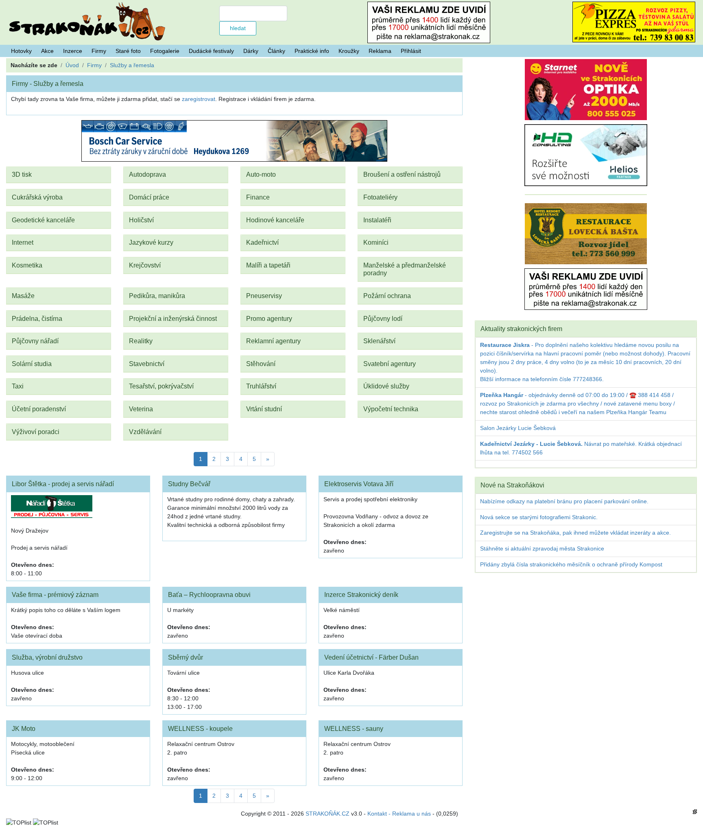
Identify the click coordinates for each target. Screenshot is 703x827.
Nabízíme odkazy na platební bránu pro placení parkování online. (564, 501)
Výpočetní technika (390, 408)
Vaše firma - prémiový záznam (55, 594)
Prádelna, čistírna (37, 318)
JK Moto (23, 728)
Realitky (141, 340)
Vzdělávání (145, 431)
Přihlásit (411, 51)
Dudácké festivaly (211, 51)
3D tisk (22, 174)
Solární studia (32, 363)
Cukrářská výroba (37, 197)
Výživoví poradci (35, 431)
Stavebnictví (146, 363)
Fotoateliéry (380, 197)
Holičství (141, 220)
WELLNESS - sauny (353, 728)
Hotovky (21, 51)
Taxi (18, 386)
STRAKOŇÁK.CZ (327, 813)
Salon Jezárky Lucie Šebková (518, 428)
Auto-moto (261, 174)
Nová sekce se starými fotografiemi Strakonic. (539, 517)
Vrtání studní (264, 408)
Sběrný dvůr (185, 657)
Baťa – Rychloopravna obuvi (209, 594)
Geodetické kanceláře (43, 220)
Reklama (380, 51)
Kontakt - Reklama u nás (399, 813)
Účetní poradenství (39, 408)
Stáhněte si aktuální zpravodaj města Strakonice (542, 548)
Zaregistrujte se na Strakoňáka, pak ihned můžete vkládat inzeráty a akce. (575, 532)
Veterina (141, 408)
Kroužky (348, 51)
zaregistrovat (198, 99)
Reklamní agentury (273, 340)
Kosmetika (27, 265)
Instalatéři (377, 220)
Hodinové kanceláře (275, 220)
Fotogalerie (164, 51)
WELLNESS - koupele (200, 728)
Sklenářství (379, 340)
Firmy (99, 51)
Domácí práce (149, 197)
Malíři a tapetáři (268, 265)
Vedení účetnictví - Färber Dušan (371, 657)
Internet (22, 242)
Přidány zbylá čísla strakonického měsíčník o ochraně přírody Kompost (571, 564)
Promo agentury (269, 318)
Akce (47, 51)
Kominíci (376, 242)
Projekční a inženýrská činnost (173, 318)
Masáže (23, 295)
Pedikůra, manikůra (157, 295)
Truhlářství (261, 386)
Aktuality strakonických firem (521, 328)
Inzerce (72, 51)
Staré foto (128, 51)
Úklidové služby (386, 386)
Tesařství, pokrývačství (161, 386)
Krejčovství (145, 265)
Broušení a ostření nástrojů (402, 174)
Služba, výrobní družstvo (47, 657)
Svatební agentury (389, 363)
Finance (258, 197)
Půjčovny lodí (382, 318)
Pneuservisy (264, 295)
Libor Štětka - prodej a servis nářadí (63, 483)
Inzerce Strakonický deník (361, 594)
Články (276, 51)
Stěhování (260, 363)
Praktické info (312, 51)
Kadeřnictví (262, 242)
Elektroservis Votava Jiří (358, 483)
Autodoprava (147, 174)
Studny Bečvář (189, 483)
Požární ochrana (387, 295)
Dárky (250, 51)
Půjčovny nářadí (35, 340)
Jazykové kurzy (151, 242)
